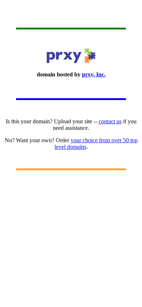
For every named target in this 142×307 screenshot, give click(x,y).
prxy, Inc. (94, 74)
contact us (110, 121)
